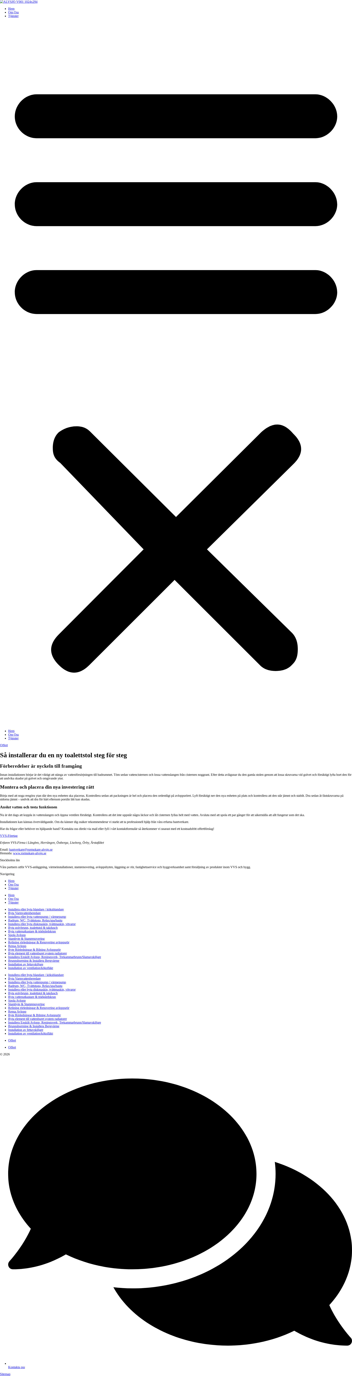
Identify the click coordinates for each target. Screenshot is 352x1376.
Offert (12, 1040)
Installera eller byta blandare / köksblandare (36, 909)
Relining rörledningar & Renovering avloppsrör (38, 942)
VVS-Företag (9, 835)
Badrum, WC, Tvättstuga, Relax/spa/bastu (35, 920)
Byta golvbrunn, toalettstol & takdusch (33, 927)
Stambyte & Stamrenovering (26, 938)
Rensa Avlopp (17, 946)
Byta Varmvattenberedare (24, 913)
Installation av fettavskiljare (25, 964)
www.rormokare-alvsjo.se (29, 853)
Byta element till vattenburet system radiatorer (37, 953)
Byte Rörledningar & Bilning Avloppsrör (34, 949)
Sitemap (5, 1374)
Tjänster (13, 16)
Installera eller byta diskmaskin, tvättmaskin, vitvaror (42, 924)
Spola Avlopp (17, 935)
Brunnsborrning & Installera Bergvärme (33, 960)
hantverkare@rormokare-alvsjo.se (31, 849)
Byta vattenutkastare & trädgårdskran (32, 931)
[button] (176, 373)
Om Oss (13, 12)
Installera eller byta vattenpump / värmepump (37, 916)
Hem (11, 8)
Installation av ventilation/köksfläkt (30, 968)
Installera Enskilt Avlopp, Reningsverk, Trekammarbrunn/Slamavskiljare (54, 957)
